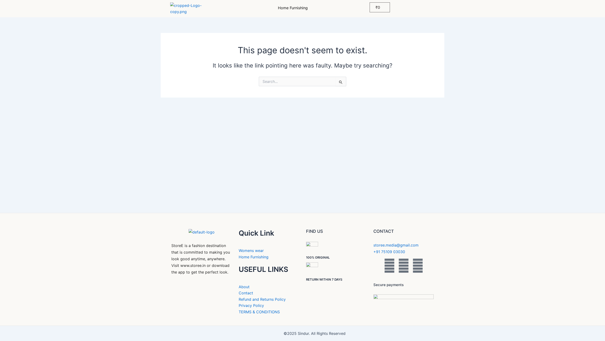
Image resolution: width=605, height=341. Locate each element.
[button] (294, 7)
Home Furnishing (293, 7)
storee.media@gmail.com (396, 245)
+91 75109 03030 (389, 251)
